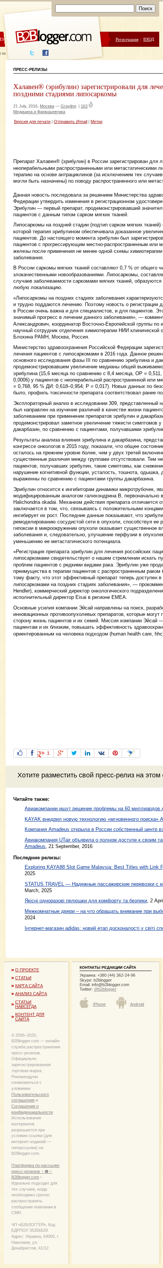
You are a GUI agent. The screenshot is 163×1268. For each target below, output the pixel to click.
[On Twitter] (74, 753)
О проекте (27, 970)
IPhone (99, 1004)
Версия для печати (32, 121)
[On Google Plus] (60, 753)
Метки (96, 121)
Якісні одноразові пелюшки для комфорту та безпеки (86, 900)
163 (84, 106)
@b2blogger (105, 989)
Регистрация (127, 39)
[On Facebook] (32, 753)
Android (137, 1004)
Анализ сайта (31, 993)
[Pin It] (115, 753)
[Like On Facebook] (20, 753)
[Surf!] (131, 753)
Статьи (23, 978)
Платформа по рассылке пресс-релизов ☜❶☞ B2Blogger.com (35, 1171)
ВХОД (148, 39)
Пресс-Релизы (30, 69)
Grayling (68, 106)
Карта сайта (29, 985)
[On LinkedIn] (87, 753)
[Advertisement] (88, 142)
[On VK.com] (101, 753)
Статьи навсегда (25, 1004)
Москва (47, 106)
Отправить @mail (70, 121)
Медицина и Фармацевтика (39, 111)
